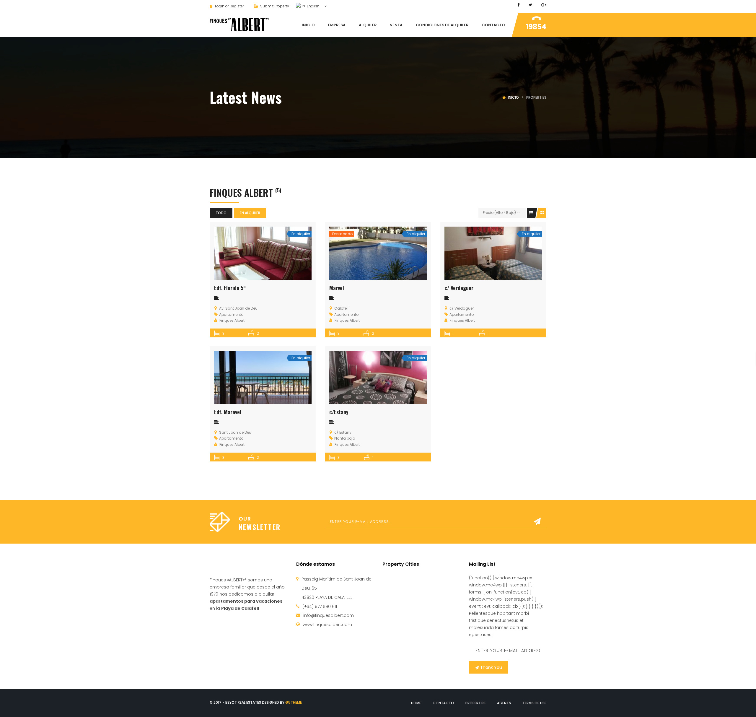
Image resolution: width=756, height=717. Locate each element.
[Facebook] (518, 5)
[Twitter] (530, 5)
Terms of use (534, 702)
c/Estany (338, 412)
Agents (504, 702)
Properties (475, 702)
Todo (221, 212)
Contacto (443, 702)
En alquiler (250, 212)
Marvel (336, 288)
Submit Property (274, 6)
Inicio (513, 97)
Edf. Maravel (227, 412)
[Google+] (543, 5)
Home (416, 702)
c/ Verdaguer (458, 288)
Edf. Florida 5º (230, 288)
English (312, 6)
